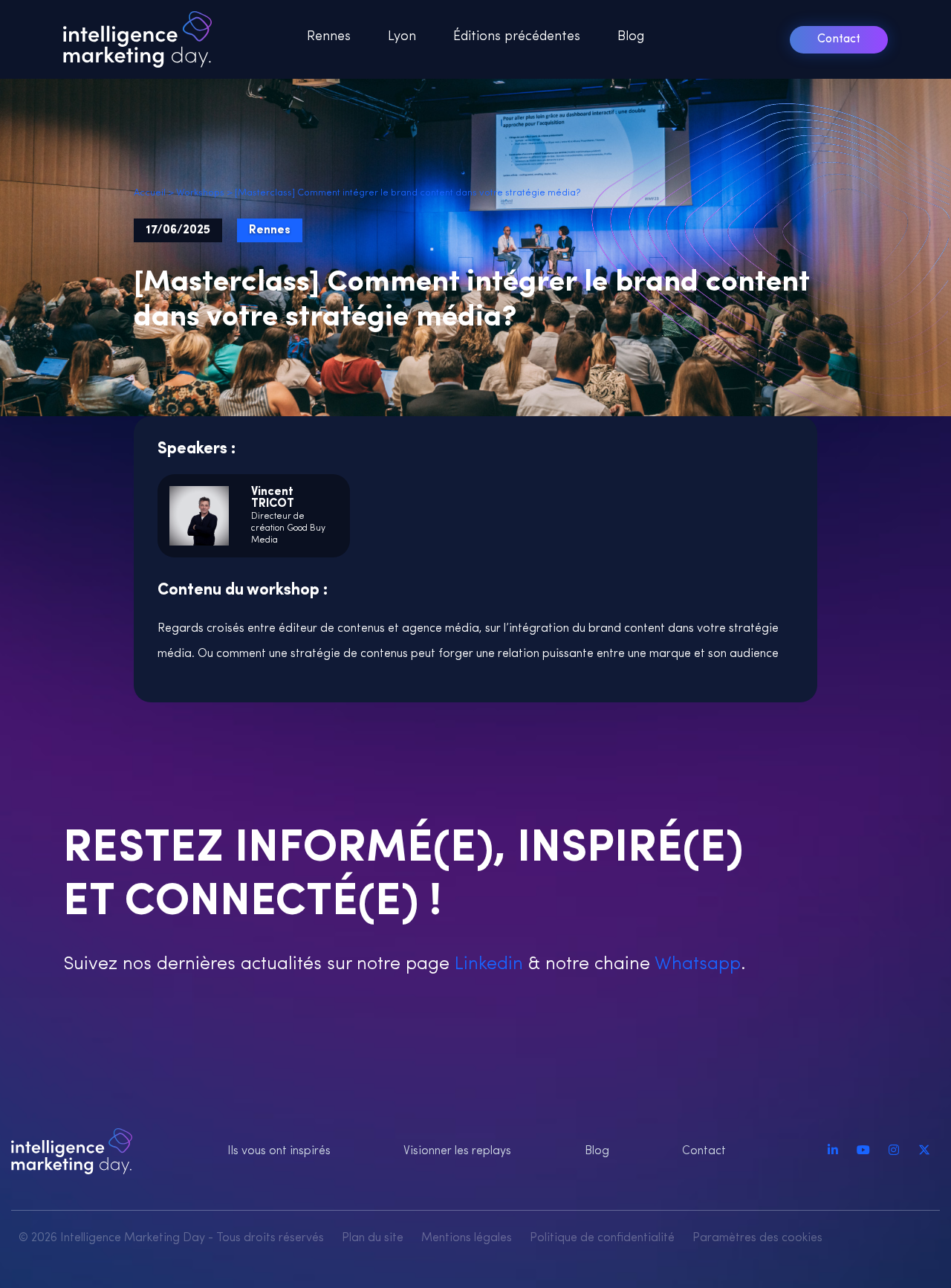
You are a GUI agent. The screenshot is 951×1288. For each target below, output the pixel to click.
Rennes (329, 37)
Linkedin (486, 964)
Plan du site (372, 1238)
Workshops (200, 193)
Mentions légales (466, 1238)
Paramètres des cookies (757, 1238)
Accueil (150, 193)
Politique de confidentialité (602, 1238)
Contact (838, 39)
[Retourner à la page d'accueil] (142, 39)
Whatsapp (695, 964)
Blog (630, 37)
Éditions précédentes (516, 37)
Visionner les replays (457, 1151)
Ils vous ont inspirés (279, 1151)
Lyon (402, 37)
